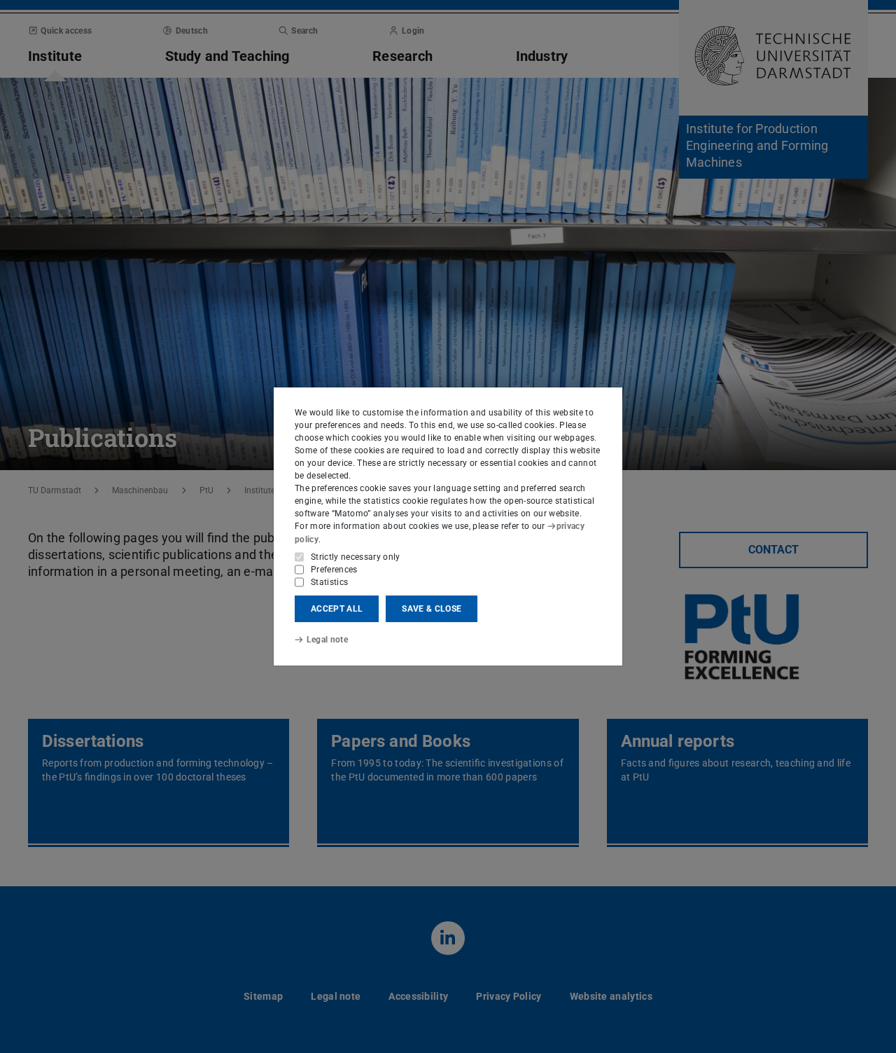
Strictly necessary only (355, 557)
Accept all (337, 609)
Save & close (431, 609)
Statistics (329, 582)
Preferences (334, 569)
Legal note (327, 640)
